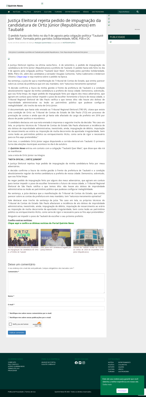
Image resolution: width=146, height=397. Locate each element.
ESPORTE (37, 12)
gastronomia (123, 371)
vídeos (120, 369)
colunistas (122, 365)
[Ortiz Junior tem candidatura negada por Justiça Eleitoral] (56, 237)
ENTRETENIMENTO (72, 12)
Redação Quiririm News (43, 43)
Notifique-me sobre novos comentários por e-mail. (31, 313)
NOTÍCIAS (16, 12)
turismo (111, 371)
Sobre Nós (12, 362)
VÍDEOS (86, 12)
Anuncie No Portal (48, 362)
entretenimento (124, 362)
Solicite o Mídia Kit (48, 364)
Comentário (13, 271)
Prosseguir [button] (122, 391)
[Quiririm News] (23, 6)
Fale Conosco (13, 364)
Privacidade (12, 370)
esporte (111, 367)
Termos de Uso (13, 368)
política (111, 365)
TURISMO (58, 12)
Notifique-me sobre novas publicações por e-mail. (30, 317)
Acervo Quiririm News (16, 366)
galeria (121, 367)
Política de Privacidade (16, 392)
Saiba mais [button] (107, 384)
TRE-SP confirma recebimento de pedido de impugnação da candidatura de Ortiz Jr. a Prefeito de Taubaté (23, 249)
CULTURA (47, 12)
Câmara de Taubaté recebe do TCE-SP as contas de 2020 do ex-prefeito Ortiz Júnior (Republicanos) (88, 249)
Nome (11, 296)
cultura (111, 369)
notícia (111, 362)
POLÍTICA (27, 12)
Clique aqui (22, 76)
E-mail (11, 304)
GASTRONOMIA (98, 12)
